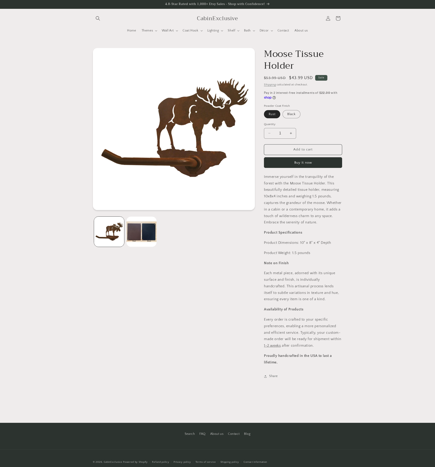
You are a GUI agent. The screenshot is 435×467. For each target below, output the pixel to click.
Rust (272, 114)
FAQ (202, 434)
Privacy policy (182, 462)
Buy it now (303, 163)
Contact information (255, 462)
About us (217, 434)
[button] (98, 18)
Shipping (270, 84)
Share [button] (273, 376)
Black (291, 114)
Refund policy (160, 462)
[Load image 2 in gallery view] (141, 232)
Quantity (270, 124)
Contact (233, 434)
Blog (247, 434)
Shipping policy (229, 462)
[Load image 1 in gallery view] (109, 232)
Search (190, 434)
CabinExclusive (113, 462)
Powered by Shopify (135, 462)
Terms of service (206, 462)
